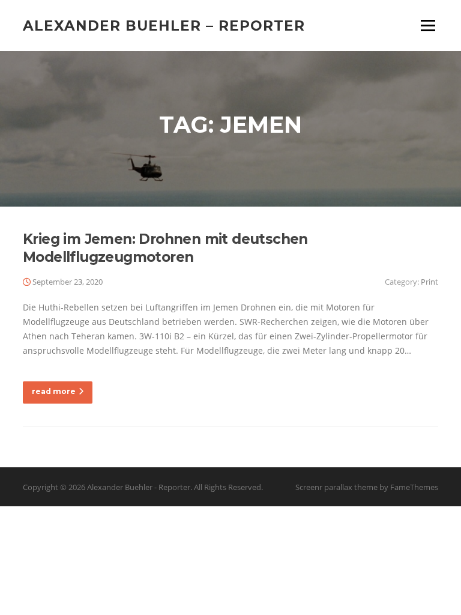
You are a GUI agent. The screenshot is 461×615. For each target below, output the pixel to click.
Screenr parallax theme (336, 487)
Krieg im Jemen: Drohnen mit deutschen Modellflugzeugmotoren (165, 248)
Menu (427, 25)
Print (429, 281)
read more (54, 391)
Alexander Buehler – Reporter (164, 25)
